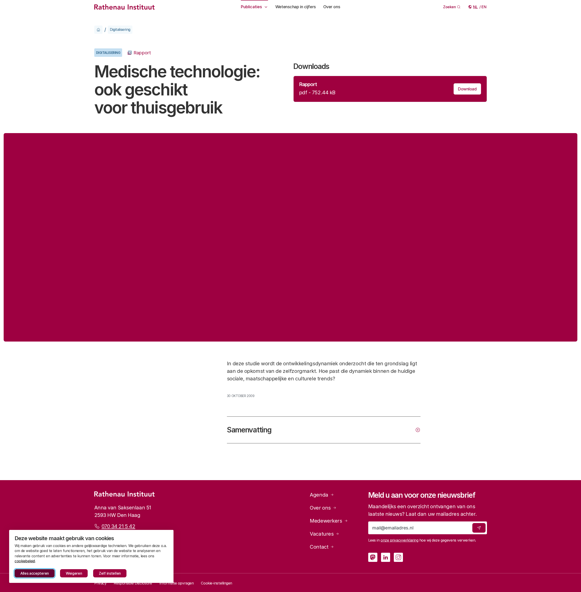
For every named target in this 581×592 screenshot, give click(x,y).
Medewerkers (326, 521)
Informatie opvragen (176, 583)
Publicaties (251, 6)
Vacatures (322, 534)
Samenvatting (249, 429)
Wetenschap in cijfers (295, 6)
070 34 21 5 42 (118, 526)
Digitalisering (120, 29)
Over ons (331, 6)
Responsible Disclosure (133, 583)
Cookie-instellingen (216, 583)
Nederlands (475, 7)
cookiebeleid (25, 561)
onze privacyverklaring (399, 540)
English (484, 7)
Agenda (319, 495)
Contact (319, 547)
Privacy (100, 583)
